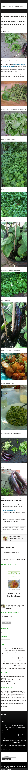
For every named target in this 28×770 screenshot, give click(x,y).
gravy (24, 653)
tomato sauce (19, 668)
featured (9, 653)
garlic (22, 653)
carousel (21, 648)
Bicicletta (3, 678)
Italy (19, 655)
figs (13, 653)
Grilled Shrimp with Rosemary (8, 683)
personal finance (15, 738)
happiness (4, 655)
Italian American (17, 16)
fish (16, 653)
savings (10, 665)
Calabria (15, 648)
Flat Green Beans (15, 527)
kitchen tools (23, 655)
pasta (20, 657)
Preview (13, 589)
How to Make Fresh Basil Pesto (10, 518)
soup (10, 668)
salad (14, 663)
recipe (21, 660)
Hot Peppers (22, 527)
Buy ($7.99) (18, 589)
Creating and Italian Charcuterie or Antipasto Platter (13, 676)
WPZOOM (9, 769)
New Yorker (11, 657)
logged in (9, 552)
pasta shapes (8, 660)
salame (18, 663)
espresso (20, 650)
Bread (11, 648)
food (19, 653)
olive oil (16, 657)
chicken (6, 650)
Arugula (6, 527)
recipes (4, 663)
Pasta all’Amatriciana (6, 681)
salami (21, 663)
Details (9, 589)
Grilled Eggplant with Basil (9, 510)
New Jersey (23, 16)
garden (3, 16)
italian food (8, 655)
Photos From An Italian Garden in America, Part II (13, 24)
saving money (5, 665)
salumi (25, 663)
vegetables (3, 18)
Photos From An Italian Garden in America (12, 503)
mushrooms (6, 657)
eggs (16, 650)
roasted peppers (9, 663)
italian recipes (14, 655)
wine (24, 668)
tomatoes (14, 668)
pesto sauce (23, 73)
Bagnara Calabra (4, 648)
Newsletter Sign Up (7, 616)
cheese (3, 650)
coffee (10, 650)
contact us (3, 706)
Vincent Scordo (6, 31)
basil (10, 527)
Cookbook (13, 650)
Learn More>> (9, 608)
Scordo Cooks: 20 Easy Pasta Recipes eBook (11, 679)
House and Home (9, 16)
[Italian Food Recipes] (12, 6)
